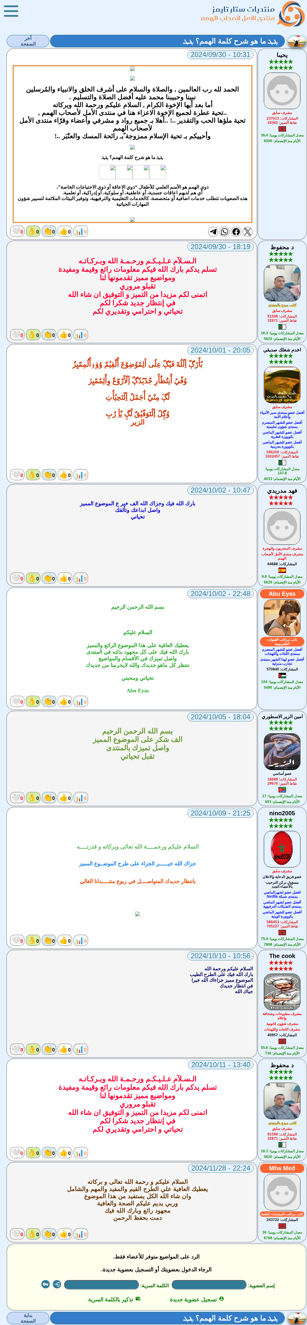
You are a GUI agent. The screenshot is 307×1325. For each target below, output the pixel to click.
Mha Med (282, 1168)
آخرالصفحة (28, 41)
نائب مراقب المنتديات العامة (282, 1214)
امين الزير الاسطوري (282, 716)
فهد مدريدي (282, 490)
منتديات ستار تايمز (244, 9)
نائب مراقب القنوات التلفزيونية (282, 641)
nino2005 (282, 813)
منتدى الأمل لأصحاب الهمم (238, 17)
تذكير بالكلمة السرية (114, 1300)
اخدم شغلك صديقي (282, 349)
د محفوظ (282, 247)
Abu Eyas (282, 593)
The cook (282, 956)
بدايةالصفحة (28, 1318)
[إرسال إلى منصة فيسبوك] (236, 232)
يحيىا (282, 55)
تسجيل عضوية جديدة (197, 1300)
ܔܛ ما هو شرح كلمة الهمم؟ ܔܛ (231, 41)
